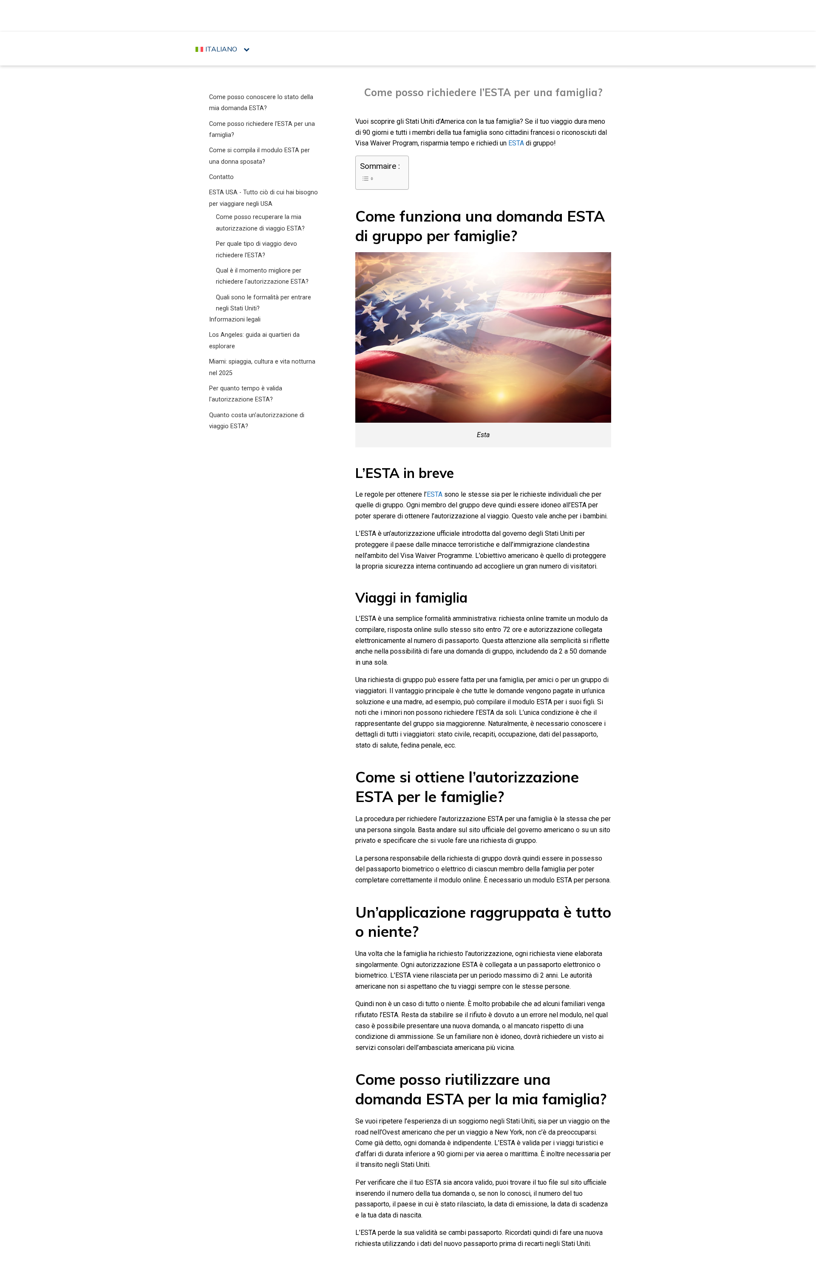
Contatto (221, 177)
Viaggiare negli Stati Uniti (410, 15)
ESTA (516, 143)
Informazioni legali (235, 319)
